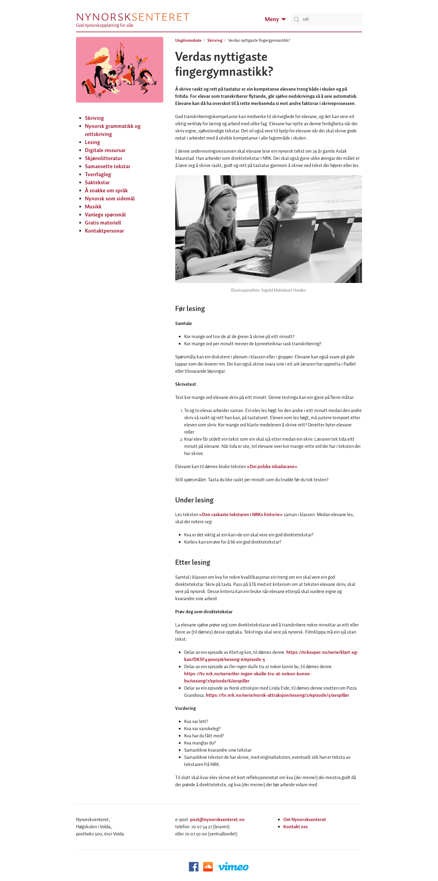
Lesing (92, 142)
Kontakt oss (295, 827)
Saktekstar (97, 183)
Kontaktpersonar (104, 231)
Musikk (93, 207)
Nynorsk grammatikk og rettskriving (113, 130)
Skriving (94, 118)
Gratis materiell (103, 223)
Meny (272, 19)
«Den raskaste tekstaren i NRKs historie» (241, 514)
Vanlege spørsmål (105, 215)
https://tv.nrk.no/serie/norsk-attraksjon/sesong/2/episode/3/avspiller (277, 695)
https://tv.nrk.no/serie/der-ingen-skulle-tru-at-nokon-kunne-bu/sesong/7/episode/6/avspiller (247, 677)
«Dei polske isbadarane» (272, 466)
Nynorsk (132, 17)
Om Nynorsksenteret (304, 819)
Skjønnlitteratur (103, 158)
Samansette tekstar (107, 166)
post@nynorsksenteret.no (217, 819)
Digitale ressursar (105, 150)
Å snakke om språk (106, 191)
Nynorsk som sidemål (110, 199)
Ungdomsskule (188, 40)
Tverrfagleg (98, 175)
